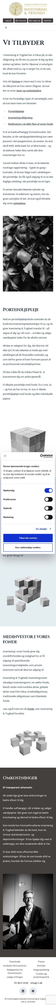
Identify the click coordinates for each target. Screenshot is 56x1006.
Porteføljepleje (16, 111)
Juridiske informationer (14, 965)
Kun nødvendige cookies (27, 547)
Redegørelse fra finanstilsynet (15, 971)
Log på (8, 20)
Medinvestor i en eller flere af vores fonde (30, 124)
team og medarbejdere (28, 90)
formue (16, 81)
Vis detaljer (41, 529)
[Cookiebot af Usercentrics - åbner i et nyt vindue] (40, 456)
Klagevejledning (41, 969)
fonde (30, 708)
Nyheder (47, 20)
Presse (41, 961)
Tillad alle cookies (28, 538)
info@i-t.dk (36, 982)
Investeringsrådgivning (20, 117)
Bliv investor (21, 20)
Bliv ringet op (34, 20)
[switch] (49, 499)
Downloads (14, 961)
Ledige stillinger (15, 977)
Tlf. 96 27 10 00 (21, 982)
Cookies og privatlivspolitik (41, 975)
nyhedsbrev (19, 203)
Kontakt (41, 965)
